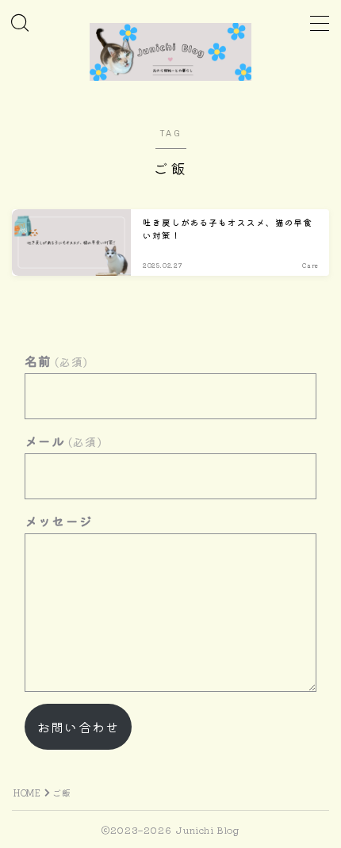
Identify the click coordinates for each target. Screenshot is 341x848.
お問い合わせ (78, 726)
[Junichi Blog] (170, 52)
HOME (26, 792)
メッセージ (59, 520)
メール (63, 440)
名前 (57, 360)
